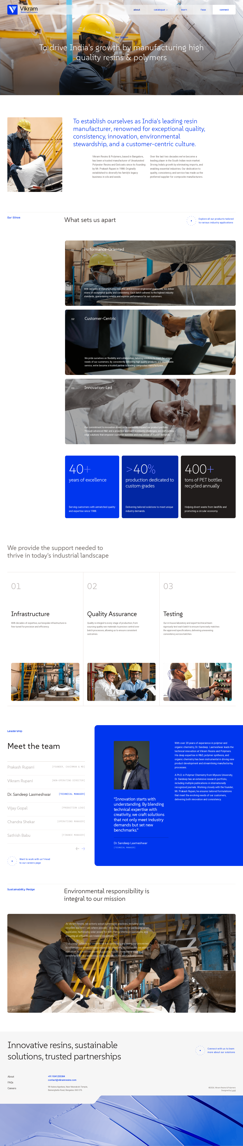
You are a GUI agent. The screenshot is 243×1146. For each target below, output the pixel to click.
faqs (203, 9)
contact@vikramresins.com (62, 1080)
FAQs (10, 1082)
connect (224, 9)
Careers (12, 1088)
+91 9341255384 (56, 1076)
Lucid (233, 1090)
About (11, 1076)
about (137, 9)
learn (184, 9)
